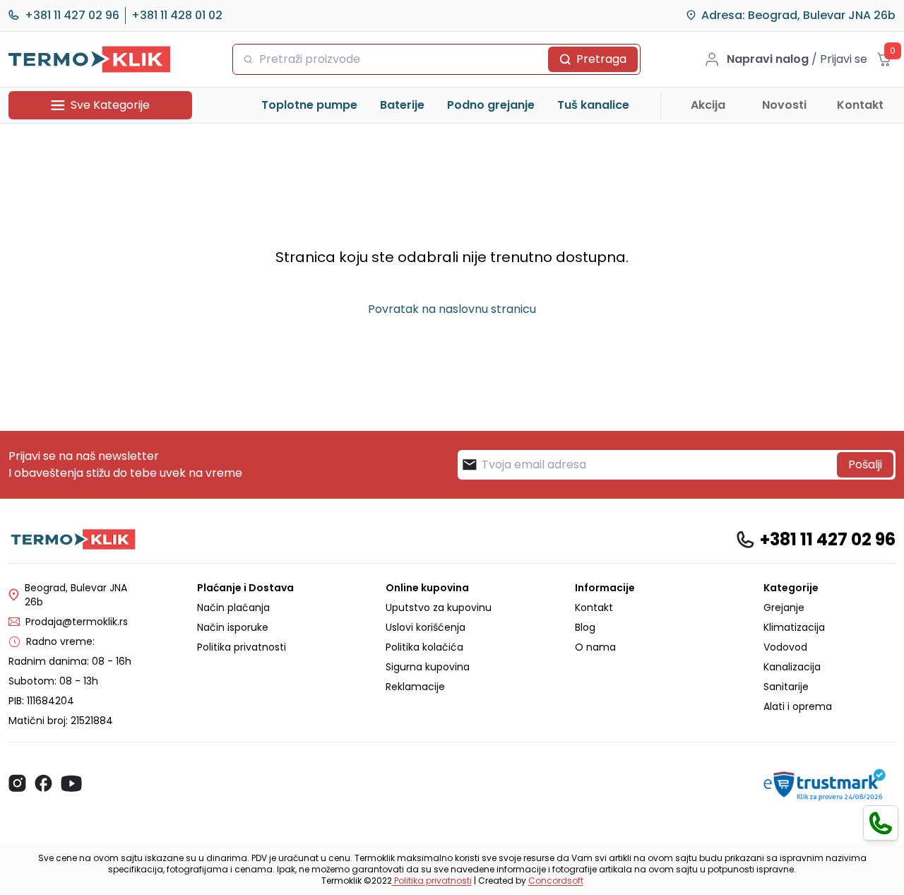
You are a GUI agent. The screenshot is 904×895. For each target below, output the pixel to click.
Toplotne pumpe (309, 105)
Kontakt (860, 105)
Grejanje (783, 607)
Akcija (708, 105)
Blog (585, 627)
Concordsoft (555, 881)
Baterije (402, 105)
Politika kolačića (424, 647)
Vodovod (785, 647)
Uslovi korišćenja (425, 627)
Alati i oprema (797, 706)
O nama (595, 647)
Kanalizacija (792, 667)
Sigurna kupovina (428, 667)
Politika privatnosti (241, 647)
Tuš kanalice (593, 105)
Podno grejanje (491, 105)
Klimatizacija (794, 627)
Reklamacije (415, 687)
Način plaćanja (233, 607)
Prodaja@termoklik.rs (76, 622)
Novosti (784, 105)
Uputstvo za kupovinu (439, 607)
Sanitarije (786, 687)
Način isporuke (232, 627)
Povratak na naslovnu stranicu (452, 309)
